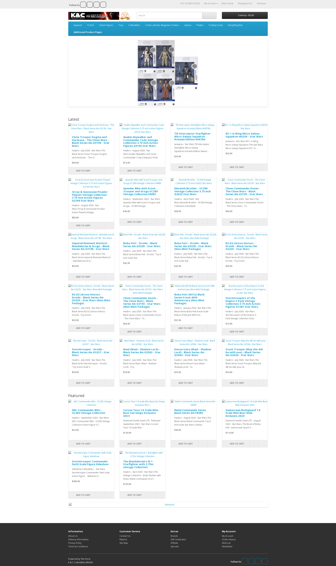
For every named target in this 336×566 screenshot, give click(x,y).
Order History (229, 539)
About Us (73, 535)
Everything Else (235, 25)
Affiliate (174, 542)
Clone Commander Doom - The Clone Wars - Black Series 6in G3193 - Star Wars (244, 191)
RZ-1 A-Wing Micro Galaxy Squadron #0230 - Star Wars (244, 135)
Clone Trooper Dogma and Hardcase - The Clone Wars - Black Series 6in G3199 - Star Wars (90, 141)
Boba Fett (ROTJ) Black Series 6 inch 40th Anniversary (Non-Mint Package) (189, 299)
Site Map (124, 542)
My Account (227, 535)
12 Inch (90, 25)
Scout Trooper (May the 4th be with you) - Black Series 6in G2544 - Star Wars (244, 352)
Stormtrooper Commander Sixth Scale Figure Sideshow (90, 463)
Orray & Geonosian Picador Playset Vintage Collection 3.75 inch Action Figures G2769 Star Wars (90, 196)
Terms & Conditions (78, 546)
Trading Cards (216, 25)
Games (187, 25)
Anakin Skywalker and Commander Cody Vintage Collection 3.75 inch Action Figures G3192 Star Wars (140, 141)
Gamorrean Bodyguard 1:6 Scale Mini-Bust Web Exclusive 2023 (243, 412)
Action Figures (106, 25)
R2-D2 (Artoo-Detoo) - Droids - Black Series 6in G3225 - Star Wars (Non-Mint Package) (91, 299)
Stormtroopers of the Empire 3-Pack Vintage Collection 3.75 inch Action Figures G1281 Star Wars (243, 302)
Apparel (78, 25)
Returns (123, 539)
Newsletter (227, 546)
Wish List (226, 542)
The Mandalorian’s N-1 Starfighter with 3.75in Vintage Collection (138, 464)
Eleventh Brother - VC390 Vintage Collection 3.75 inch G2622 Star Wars (192, 191)
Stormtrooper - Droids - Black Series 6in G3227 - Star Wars (90, 352)
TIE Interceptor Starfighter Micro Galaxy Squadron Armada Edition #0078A (192, 136)
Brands (174, 535)
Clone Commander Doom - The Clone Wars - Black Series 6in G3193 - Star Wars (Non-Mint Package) (141, 302)
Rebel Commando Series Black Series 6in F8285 (190, 411)
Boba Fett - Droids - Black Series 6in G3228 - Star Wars (141, 244)
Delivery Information (78, 539)
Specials (175, 546)
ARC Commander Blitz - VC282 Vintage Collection (88, 411)
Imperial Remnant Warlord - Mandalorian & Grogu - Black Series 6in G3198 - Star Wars (91, 246)
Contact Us (125, 535)
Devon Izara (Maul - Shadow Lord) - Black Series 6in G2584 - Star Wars (192, 352)
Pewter (200, 25)
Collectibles (134, 25)
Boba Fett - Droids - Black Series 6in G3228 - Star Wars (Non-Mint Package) (193, 246)
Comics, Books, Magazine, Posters (162, 25)
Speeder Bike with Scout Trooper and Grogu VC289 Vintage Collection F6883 (140, 191)
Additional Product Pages (88, 32)
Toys (120, 25)
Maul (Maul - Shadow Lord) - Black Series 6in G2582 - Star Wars (142, 352)
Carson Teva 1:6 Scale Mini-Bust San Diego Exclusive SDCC (141, 412)
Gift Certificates (178, 539)
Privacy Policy (75, 542)
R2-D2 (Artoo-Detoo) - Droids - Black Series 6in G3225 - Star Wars (241, 246)
